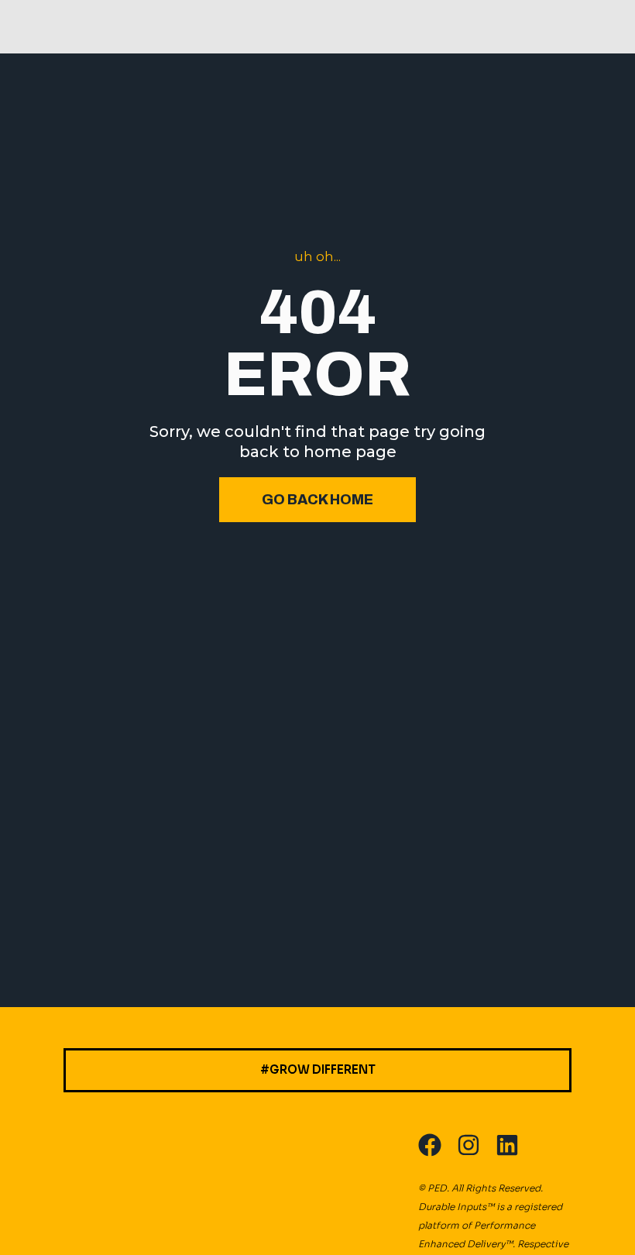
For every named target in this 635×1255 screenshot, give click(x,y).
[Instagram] (468, 1145)
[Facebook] (429, 1145)
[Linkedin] (507, 1145)
